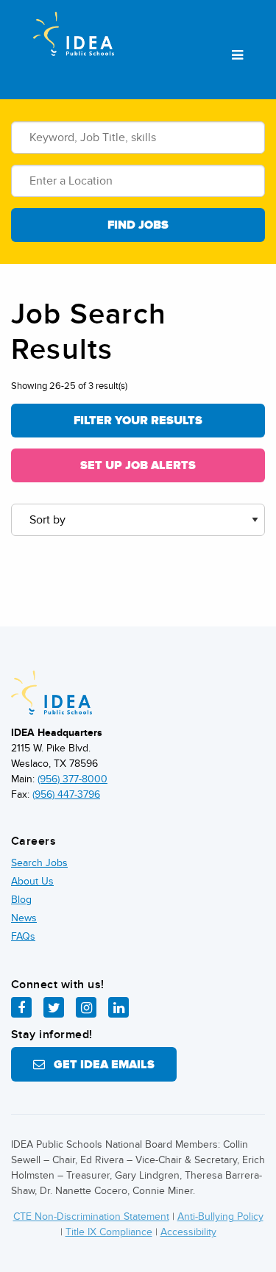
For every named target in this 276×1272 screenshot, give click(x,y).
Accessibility (188, 1232)
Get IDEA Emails (100, 1064)
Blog (21, 899)
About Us (32, 881)
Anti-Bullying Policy (220, 1216)
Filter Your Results (138, 420)
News (24, 918)
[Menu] (237, 56)
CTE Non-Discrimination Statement (91, 1216)
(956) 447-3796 (66, 794)
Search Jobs (39, 863)
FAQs (23, 936)
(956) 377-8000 (72, 779)
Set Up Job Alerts (138, 465)
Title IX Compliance (109, 1232)
